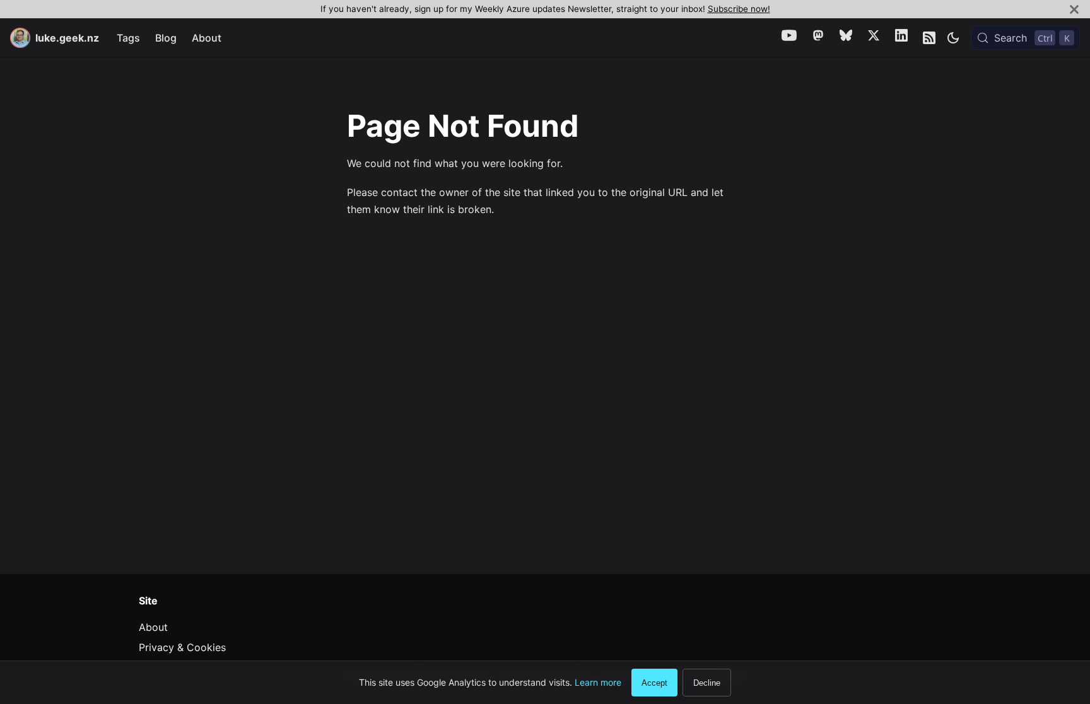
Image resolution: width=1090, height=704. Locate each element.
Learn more (598, 682)
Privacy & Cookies (182, 647)
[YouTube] (789, 37)
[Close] (1074, 9)
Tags (128, 38)
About (206, 38)
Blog (166, 38)
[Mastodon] (818, 37)
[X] (874, 37)
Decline (706, 683)
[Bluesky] (846, 37)
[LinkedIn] (901, 37)
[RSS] (929, 38)
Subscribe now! (739, 9)
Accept (654, 683)
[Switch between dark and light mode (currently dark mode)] (953, 38)
